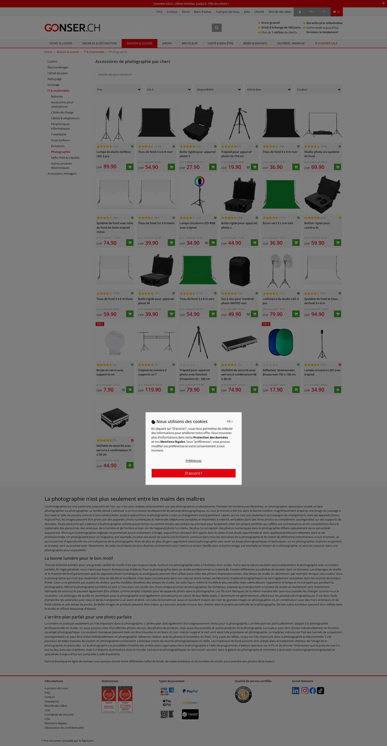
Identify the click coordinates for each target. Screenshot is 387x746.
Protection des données (210, 437)
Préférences (193, 461)
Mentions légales (172, 442)
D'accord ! (193, 473)
